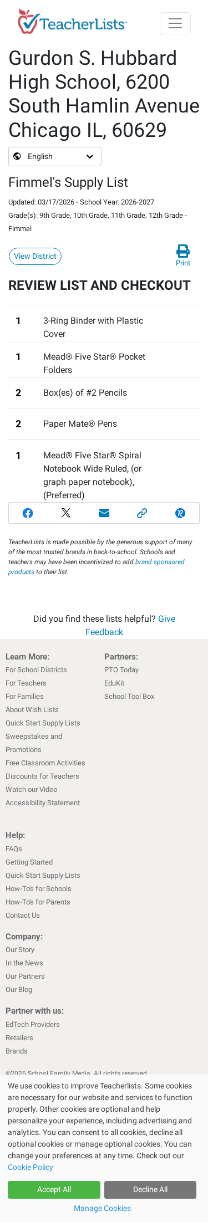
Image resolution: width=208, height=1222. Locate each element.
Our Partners (25, 976)
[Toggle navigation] (175, 23)
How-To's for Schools (39, 888)
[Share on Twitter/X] (66, 513)
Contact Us (23, 915)
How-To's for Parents (38, 902)
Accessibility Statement (43, 803)
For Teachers (26, 683)
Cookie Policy (30, 1167)
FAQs (14, 849)
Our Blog (19, 989)
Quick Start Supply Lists (43, 723)
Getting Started (29, 862)
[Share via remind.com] (180, 513)
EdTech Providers (33, 1024)
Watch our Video (31, 789)
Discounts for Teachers (42, 776)
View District (35, 256)
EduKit (114, 683)
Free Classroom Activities (45, 763)
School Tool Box (129, 696)
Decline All (150, 1189)
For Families (25, 696)
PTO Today (121, 670)
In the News (24, 963)
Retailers (19, 1038)
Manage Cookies (102, 1208)
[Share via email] (104, 513)
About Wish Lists (32, 709)
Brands (17, 1051)
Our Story (20, 949)
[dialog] (104, 1148)
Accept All (54, 1189)
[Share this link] (142, 513)
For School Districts (36, 670)
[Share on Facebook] (28, 513)
